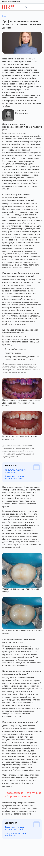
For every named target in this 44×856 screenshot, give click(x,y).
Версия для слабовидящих (11, 1)
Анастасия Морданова (21, 112)
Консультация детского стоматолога (15, 471)
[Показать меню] (40, 7)
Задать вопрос (30, 7)
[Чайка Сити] (8, 7)
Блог (4, 16)
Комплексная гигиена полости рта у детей (14, 477)
